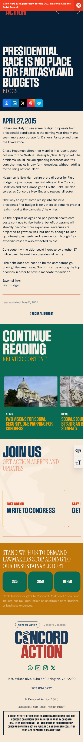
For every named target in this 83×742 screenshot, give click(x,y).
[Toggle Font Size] (78, 462)
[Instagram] (45, 668)
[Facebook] (30, 668)
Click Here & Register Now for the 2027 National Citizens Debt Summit (37, 6)
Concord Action (27, 625)
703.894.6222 (41, 688)
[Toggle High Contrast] (78, 451)
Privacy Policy (56, 707)
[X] (53, 668)
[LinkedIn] (38, 668)
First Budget (11, 285)
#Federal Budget (41, 314)
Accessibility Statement (33, 707)
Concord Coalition (54, 625)
